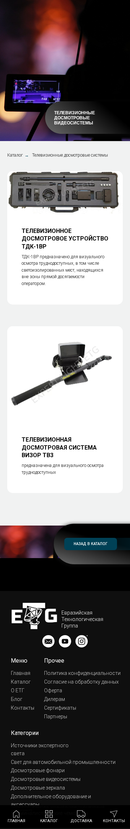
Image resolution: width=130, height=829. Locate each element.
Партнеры (55, 716)
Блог (16, 699)
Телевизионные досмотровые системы (70, 155)
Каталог (15, 155)
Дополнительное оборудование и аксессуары (51, 800)
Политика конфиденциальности (82, 673)
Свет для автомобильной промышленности (63, 762)
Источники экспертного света (40, 749)
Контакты (22, 708)
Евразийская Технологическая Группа (82, 619)
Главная (20, 673)
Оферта (53, 690)
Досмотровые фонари (38, 770)
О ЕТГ (18, 690)
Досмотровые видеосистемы (46, 779)
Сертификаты (60, 708)
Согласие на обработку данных (81, 682)
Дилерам (54, 699)
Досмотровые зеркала (38, 788)
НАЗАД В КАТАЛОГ (91, 544)
